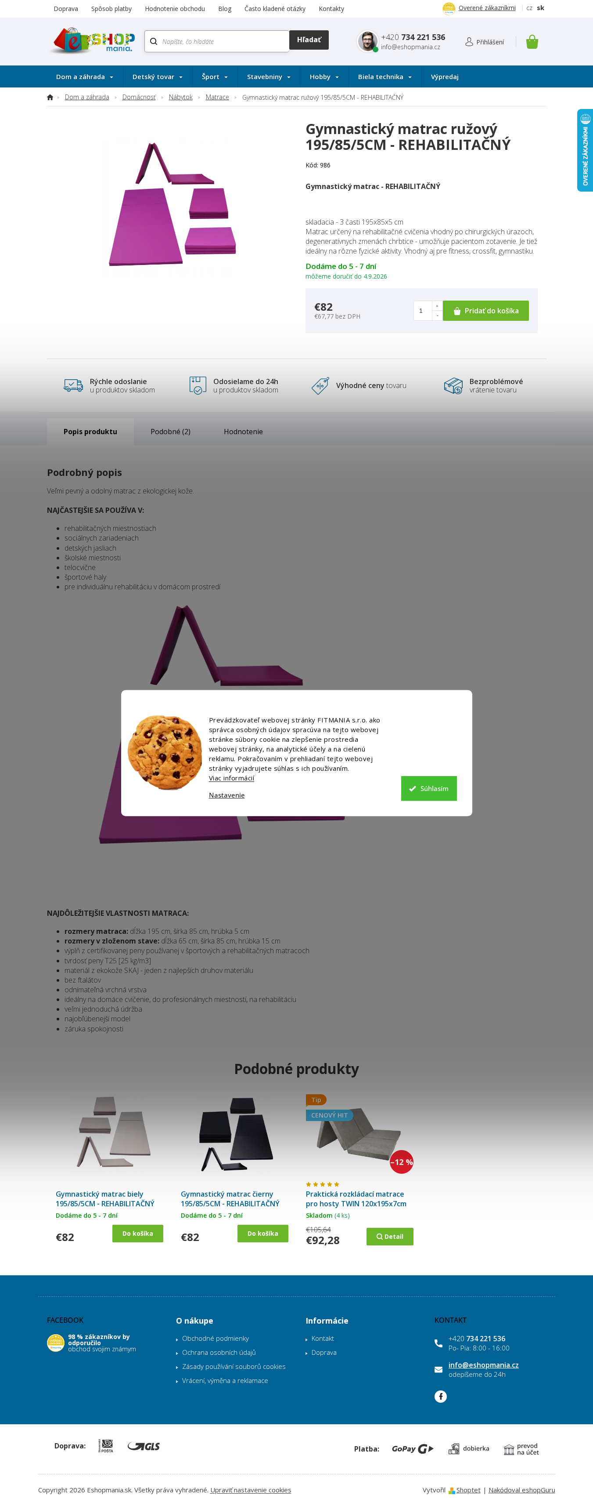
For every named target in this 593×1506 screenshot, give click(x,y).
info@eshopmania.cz (484, 1365)
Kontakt (323, 1338)
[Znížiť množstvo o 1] (437, 315)
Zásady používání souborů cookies (234, 1366)
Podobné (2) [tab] (170, 431)
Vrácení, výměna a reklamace (225, 1380)
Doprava (66, 8)
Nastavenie (227, 795)
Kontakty (331, 8)
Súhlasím (434, 788)
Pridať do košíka (492, 311)
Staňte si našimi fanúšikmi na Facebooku (441, 1396)
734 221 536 (477, 1338)
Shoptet (468, 1489)
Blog (224, 8)
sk (540, 7)
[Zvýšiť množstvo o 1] (437, 306)
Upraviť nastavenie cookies (250, 1489)
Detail (394, 1236)
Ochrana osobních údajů (219, 1352)
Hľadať (308, 40)
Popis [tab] (73, 431)
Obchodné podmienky (215, 1338)
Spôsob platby (111, 8)
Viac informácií (232, 777)
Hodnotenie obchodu (175, 8)
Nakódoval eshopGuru (522, 1489)
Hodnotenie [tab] (243, 431)
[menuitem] (85, 76)
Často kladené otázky (274, 8)
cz (529, 7)
